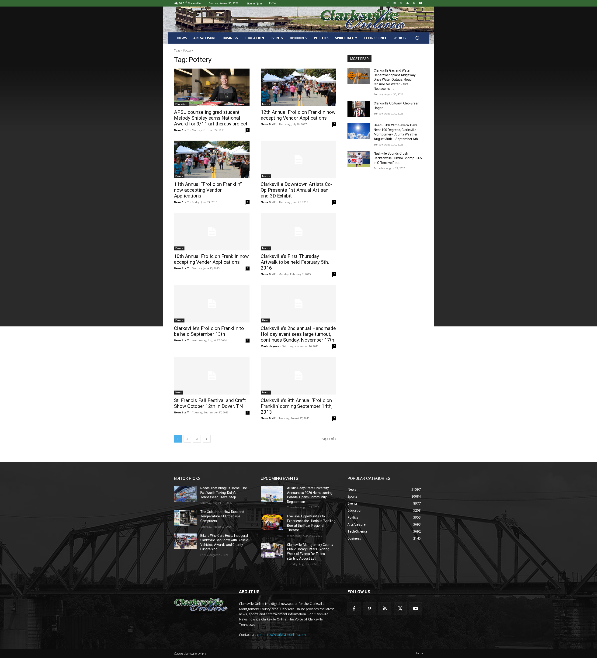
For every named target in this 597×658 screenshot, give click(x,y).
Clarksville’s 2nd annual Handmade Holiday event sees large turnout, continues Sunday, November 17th (298, 334)
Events (266, 104)
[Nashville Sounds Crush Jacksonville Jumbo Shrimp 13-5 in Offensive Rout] (358, 159)
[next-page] (207, 439)
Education (181, 104)
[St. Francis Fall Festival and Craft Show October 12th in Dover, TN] (212, 376)
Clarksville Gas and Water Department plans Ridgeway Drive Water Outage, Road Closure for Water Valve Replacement (395, 79)
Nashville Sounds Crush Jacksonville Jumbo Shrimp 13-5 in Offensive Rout (398, 158)
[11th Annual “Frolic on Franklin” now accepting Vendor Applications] (212, 159)
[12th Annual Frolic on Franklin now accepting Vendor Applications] (298, 87)
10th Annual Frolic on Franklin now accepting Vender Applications (211, 259)
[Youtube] (420, 3)
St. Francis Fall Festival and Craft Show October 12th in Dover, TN (210, 403)
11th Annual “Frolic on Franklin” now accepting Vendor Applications (208, 190)
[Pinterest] (401, 3)
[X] (414, 3)
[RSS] (407, 3)
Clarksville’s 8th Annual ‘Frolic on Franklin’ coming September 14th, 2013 (296, 406)
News (265, 320)
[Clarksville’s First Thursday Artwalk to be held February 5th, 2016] (298, 231)
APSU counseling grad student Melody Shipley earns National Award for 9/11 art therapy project (210, 118)
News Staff (181, 130)
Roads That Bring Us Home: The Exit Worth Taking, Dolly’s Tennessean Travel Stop (223, 492)
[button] (417, 38)
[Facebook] (388, 3)
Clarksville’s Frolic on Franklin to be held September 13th (209, 331)
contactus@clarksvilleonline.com (281, 634)
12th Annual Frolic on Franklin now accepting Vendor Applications (298, 115)
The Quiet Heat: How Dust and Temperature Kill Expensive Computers (222, 516)
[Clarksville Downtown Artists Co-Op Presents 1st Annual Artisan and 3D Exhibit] (298, 159)
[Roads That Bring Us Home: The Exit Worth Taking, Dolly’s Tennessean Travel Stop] (185, 494)
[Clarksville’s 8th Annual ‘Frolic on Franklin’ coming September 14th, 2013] (298, 376)
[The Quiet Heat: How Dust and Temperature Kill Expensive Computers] (185, 518)
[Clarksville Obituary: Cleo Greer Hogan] (358, 109)
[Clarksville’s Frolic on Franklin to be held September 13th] (212, 303)
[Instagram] (394, 3)
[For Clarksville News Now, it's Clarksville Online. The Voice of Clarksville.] (201, 605)
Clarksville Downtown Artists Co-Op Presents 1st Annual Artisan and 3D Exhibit (296, 190)
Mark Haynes (270, 346)
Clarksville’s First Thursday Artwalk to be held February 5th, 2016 (295, 262)
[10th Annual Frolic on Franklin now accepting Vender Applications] (212, 231)
